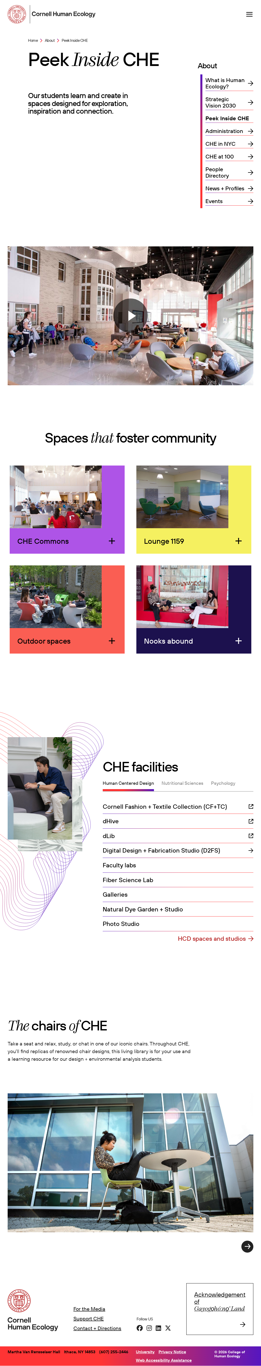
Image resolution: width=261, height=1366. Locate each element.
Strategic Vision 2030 (220, 102)
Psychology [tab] (223, 783)
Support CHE (88, 1318)
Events (214, 201)
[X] (168, 1328)
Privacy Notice (172, 1351)
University (145, 1351)
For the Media (89, 1309)
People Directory (217, 172)
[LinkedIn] (158, 1328)
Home (33, 40)
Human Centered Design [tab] (128, 783)
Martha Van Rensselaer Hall (34, 1351)
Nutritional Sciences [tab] (182, 783)
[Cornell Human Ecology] (18, 14)
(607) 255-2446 (113, 1351)
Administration (224, 131)
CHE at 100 (219, 156)
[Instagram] (149, 1328)
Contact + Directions (97, 1328)
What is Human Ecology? (225, 83)
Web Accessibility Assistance (164, 1360)
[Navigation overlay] (249, 14)
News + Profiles (224, 188)
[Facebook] (140, 1328)
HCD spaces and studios (212, 938)
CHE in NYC (220, 144)
